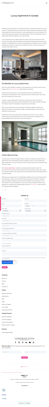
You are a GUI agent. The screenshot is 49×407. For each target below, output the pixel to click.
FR (24, 366)
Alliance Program (6, 304)
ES (26, 366)
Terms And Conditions (6, 372)
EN (22, 366)
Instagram (34, 184)
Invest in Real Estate (7, 322)
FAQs (3, 301)
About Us (4, 278)
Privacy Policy (15, 372)
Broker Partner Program (8, 325)
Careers (4, 281)
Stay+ (3, 299)
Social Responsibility (7, 332)
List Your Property (6, 319)
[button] (46, 3)
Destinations (5, 296)
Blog (3, 284)
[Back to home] (8, 3)
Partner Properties (7, 316)
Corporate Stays (15, 89)
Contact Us (5, 286)
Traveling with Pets (7, 310)
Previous (5, 190)
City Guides (5, 307)
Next (45, 190)
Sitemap (20, 372)
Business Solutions (7, 293)
